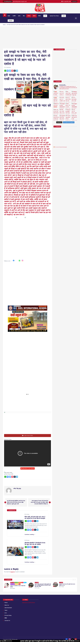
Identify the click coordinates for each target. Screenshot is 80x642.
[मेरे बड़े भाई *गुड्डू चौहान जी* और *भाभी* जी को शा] (68, 117)
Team (6, 610)
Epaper (11, 20)
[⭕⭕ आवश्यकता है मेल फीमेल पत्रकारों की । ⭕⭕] (56, 93)
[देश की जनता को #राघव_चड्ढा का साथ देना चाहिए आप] (74, 111)
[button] (73, 580)
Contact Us (7, 620)
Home (4, 24)
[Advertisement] (40, 37)
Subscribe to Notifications (28, 602)
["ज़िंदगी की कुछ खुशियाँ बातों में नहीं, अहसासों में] (68, 111)
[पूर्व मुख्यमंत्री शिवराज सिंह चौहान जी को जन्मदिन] (62, 117)
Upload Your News (54, 15)
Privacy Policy (8, 615)
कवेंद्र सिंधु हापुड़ (17, 488)
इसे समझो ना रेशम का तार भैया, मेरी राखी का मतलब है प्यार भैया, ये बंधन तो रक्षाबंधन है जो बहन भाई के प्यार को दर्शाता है (25, 24)
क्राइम (9, 15)
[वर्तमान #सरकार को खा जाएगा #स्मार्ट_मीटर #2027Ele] (68, 105)
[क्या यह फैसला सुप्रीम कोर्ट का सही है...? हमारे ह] (74, 99)
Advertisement (8, 607)
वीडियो (39, 15)
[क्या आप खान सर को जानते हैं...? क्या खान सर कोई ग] (62, 93)
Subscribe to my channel (28, 468)
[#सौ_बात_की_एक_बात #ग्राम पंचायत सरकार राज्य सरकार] (56, 111)
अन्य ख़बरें (12, 582)
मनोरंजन (28, 15)
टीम (45, 15)
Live (64, 15)
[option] (15, 585)
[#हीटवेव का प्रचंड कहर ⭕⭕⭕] (56, 105)
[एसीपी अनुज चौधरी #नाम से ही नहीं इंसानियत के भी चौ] (74, 117)
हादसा (19, 15)
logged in (12, 571)
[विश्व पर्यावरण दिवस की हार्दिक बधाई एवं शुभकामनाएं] (68, 93)
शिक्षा (24, 15)
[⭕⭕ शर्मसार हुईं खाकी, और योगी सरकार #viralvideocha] (56, 99)
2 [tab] (28, 394)
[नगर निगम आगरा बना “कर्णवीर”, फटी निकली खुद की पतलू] (62, 99)
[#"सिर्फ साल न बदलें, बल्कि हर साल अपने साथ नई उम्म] (62, 111)
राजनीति (14, 15)
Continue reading (29, 534)
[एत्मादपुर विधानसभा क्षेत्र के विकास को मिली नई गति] (56, 117)
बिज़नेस (34, 15)
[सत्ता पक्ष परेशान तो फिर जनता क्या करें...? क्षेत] (68, 99)
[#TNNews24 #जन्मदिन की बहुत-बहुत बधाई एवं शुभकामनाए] (74, 93)
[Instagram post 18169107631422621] (62, 105)
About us (7, 605)
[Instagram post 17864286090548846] (74, 105)
